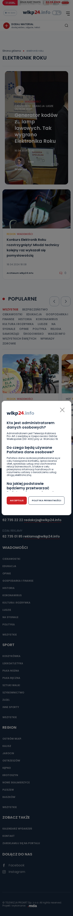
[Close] (62, 409)
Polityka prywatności (46, 500)
